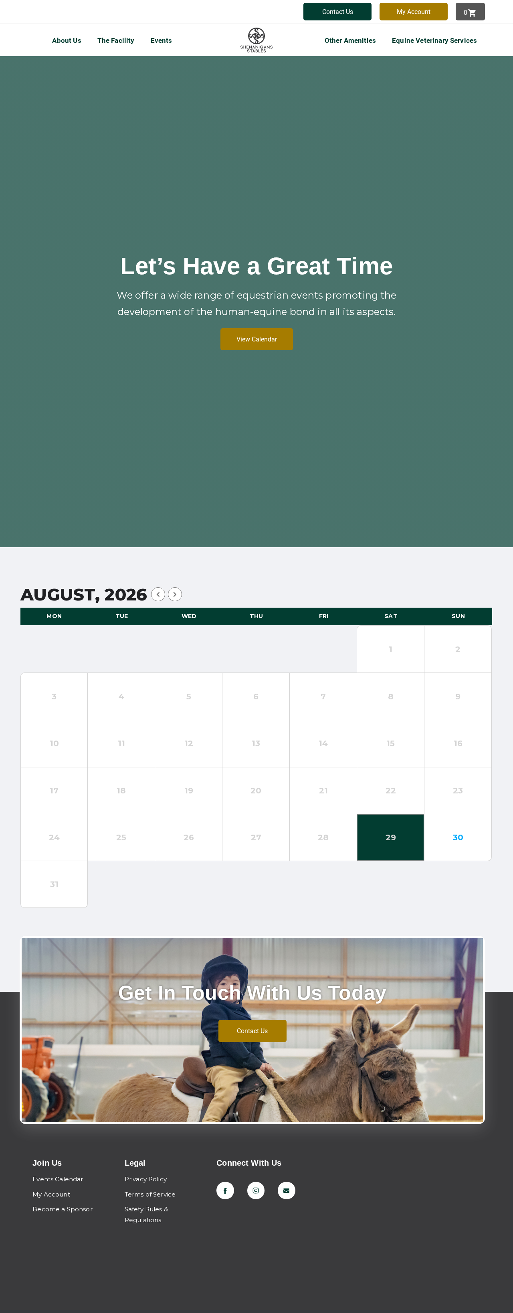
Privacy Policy (146, 1179)
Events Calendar (57, 1179)
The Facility (116, 40)
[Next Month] (175, 594)
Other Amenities (350, 40)
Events (161, 40)
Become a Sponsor (62, 1209)
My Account (413, 12)
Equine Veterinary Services (434, 40)
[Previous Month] (158, 594)
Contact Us (337, 12)
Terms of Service (150, 1194)
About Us (66, 40)
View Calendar (256, 339)
